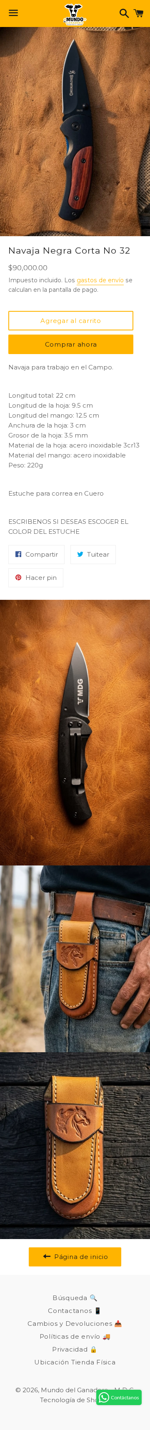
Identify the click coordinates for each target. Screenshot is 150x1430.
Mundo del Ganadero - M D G (87, 1390)
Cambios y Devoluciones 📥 (75, 1323)
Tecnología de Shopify (75, 1400)
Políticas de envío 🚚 (75, 1336)
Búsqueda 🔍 (75, 1298)
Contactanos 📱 (75, 1311)
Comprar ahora (71, 344)
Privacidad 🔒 (75, 1349)
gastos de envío (100, 280)
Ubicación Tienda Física (74, 1362)
